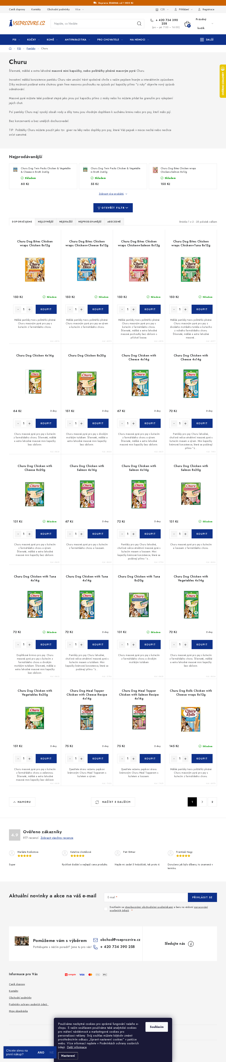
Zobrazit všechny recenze (57, 838)
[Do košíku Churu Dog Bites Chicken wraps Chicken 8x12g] (46, 309)
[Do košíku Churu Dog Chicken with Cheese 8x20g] (46, 533)
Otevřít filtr (113, 208)
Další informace (77, 1047)
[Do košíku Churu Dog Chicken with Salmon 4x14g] (98, 533)
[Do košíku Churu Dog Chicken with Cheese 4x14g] (150, 423)
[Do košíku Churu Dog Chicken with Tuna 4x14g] (46, 644)
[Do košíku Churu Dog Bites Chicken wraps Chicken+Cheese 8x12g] (98, 309)
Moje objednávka (18, 1011)
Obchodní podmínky (58, 9)
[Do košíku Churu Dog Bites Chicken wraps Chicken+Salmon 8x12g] (150, 309)
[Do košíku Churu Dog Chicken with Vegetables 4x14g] (202, 644)
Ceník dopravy (17, 9)
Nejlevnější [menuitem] (45, 221)
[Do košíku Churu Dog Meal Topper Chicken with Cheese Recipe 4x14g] (98, 758)
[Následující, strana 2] (202, 801)
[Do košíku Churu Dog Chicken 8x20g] (98, 423)
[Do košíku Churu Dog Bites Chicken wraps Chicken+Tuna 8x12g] (202, 309)
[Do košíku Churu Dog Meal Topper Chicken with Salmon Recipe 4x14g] (150, 758)
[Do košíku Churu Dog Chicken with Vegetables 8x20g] (46, 758)
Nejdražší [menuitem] (66, 221)
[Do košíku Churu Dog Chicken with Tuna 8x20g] (150, 644)
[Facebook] (191, 944)
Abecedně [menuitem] (114, 221)
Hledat (139, 23)
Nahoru (24, 802)
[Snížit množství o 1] (18, 309)
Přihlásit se (202, 897)
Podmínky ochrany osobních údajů (29, 1004)
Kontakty (36, 9)
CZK (163, 9)
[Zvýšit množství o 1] (29, 309)
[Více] (207, 39)
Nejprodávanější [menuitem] (90, 221)
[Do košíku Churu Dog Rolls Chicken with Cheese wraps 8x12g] (202, 758)
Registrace (208, 9)
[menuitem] (16, 39)
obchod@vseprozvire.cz (120, 939)
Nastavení (68, 1056)
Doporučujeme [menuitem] (22, 221)
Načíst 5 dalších (116, 802)
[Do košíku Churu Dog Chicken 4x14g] (46, 423)
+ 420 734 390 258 (166, 21)
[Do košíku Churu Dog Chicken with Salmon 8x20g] (202, 533)
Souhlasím (156, 1027)
